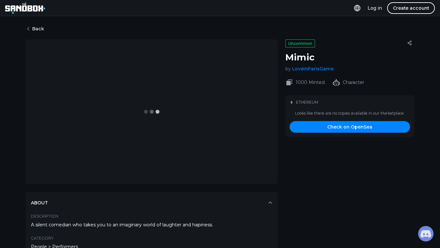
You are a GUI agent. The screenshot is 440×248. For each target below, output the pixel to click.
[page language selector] (357, 8)
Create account (411, 8)
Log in (375, 8)
